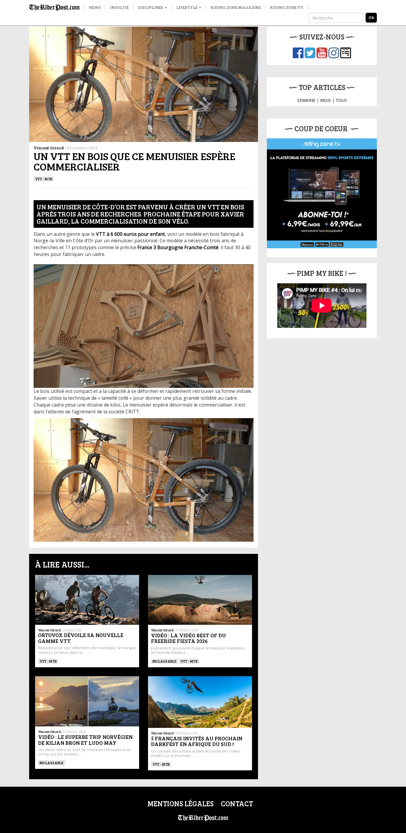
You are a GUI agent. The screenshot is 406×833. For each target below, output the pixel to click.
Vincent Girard (49, 148)
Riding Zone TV (286, 7)
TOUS (341, 100)
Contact (237, 803)
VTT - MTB (43, 178)
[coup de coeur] (322, 193)
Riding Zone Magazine (235, 7)
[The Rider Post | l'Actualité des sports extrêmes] (54, 7)
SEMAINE (306, 100)
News (95, 7)
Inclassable (164, 661)
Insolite (119, 7)
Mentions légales (180, 803)
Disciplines (151, 7)
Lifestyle (187, 7)
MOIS (325, 100)
